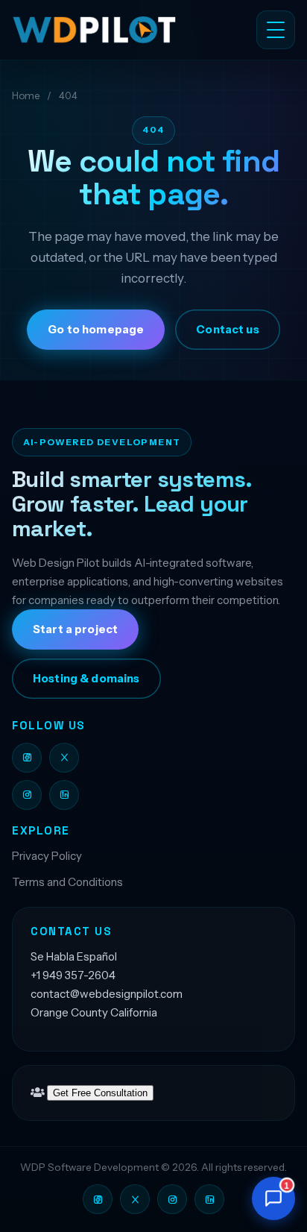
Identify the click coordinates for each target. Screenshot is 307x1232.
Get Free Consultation (100, 1093)
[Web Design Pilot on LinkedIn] (64, 795)
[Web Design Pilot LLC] (109, 30)
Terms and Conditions (67, 882)
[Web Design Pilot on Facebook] (27, 758)
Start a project (75, 629)
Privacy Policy (47, 856)
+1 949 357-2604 (73, 975)
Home (25, 95)
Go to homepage (96, 329)
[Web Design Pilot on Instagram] (27, 795)
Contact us (227, 329)
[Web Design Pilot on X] (64, 758)
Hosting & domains (86, 678)
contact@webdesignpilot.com (107, 994)
